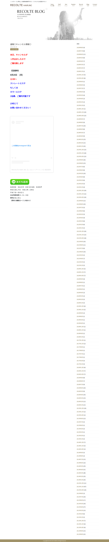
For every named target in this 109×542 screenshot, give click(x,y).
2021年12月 (80, 231)
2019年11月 (80, 310)
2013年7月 (80, 497)
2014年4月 (80, 469)
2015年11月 (80, 412)
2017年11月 (80, 344)
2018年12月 (80, 327)
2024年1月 (80, 146)
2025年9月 (80, 81)
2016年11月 (80, 371)
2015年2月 (80, 435)
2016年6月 (80, 388)
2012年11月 (80, 524)
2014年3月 (80, 473)
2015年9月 (80, 418)
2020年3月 (80, 296)
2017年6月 (80, 357)
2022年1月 (80, 228)
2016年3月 (80, 398)
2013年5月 (80, 504)
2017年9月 (80, 347)
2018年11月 (80, 330)
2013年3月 (80, 510)
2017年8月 (80, 350)
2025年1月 (80, 105)
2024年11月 (80, 112)
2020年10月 (80, 275)
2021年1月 (80, 265)
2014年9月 (80, 452)
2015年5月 (80, 429)
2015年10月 (80, 415)
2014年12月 (80, 442)
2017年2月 (80, 361)
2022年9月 (80, 201)
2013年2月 (80, 514)
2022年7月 (80, 207)
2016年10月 (80, 374)
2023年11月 (80, 153)
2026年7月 (80, 51)
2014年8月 (80, 456)
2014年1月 (80, 480)
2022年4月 (80, 218)
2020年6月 (80, 289)
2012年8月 (80, 534)
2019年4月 (80, 323)
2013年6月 (80, 500)
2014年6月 (80, 463)
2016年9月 (80, 378)
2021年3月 (80, 262)
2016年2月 (80, 401)
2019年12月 (80, 306)
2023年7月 (80, 167)
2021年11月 (80, 235)
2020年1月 (80, 303)
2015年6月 (80, 425)
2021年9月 (80, 241)
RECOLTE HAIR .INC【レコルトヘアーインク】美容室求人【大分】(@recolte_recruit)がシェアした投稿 (47, 170)
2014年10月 (80, 449)
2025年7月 (80, 88)
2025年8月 (80, 85)
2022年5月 (80, 214)
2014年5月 (80, 466)
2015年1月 (80, 439)
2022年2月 (80, 224)
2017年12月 (80, 340)
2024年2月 (80, 143)
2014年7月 (80, 459)
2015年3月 (80, 432)
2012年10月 (80, 527)
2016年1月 (80, 405)
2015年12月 (80, 408)
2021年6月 (80, 252)
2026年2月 (80, 68)
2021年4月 (80, 258)
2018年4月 (80, 333)
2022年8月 (80, 204)
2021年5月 (80, 255)
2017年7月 (80, 354)
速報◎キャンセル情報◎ (20, 44)
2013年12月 (80, 483)
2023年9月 (80, 160)
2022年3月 (80, 221)
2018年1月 (80, 337)
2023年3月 (80, 180)
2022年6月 (80, 211)
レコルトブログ (14, 49)
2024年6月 (80, 129)
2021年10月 (80, 238)
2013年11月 (80, 487)
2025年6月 (80, 92)
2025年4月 (80, 98)
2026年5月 (80, 58)
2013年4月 (80, 507)
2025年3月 (80, 102)
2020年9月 (80, 279)
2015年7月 (80, 422)
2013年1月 (80, 517)
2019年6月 (80, 316)
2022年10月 (80, 197)
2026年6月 (80, 54)
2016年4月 (80, 395)
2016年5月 (80, 391)
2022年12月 (80, 190)
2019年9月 (80, 313)
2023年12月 (80, 150)
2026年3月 (80, 64)
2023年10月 (80, 156)
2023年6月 (80, 170)
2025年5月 (80, 95)
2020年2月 (80, 299)
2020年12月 (80, 269)
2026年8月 (80, 47)
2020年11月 (80, 272)
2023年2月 (80, 184)
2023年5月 (80, 173)
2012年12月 (80, 521)
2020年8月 (80, 282)
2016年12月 (80, 367)
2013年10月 (80, 490)
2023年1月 (80, 187)
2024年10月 (80, 116)
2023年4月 (80, 177)
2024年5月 (80, 133)
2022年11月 (80, 194)
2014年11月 (80, 446)
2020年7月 (80, 286)
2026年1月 (80, 71)
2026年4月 (80, 61)
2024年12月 (80, 109)
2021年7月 (80, 248)
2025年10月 (80, 78)
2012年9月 (80, 531)
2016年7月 (80, 384)
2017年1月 (80, 364)
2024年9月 (80, 119)
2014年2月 (80, 476)
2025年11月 (80, 75)
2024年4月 (80, 136)
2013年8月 (80, 493)
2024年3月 (80, 139)
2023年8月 (80, 163)
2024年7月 (80, 126)
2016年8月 (80, 381)
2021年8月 (80, 245)
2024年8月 (80, 122)
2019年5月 (80, 320)
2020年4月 (80, 292)
